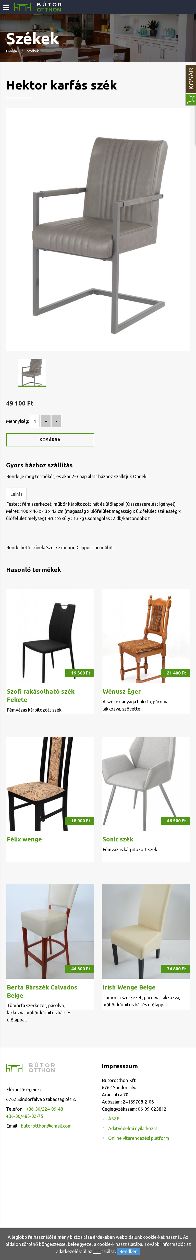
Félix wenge (24, 839)
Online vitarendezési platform (138, 1138)
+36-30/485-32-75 (24, 1116)
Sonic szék (118, 839)
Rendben (128, 1251)
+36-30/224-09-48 (44, 1108)
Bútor (50, 7)
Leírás (16, 494)
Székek (33, 51)
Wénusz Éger (122, 691)
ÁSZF (113, 1118)
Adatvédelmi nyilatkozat (132, 1128)
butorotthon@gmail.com (46, 1125)
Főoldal (12, 51)
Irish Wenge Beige (129, 987)
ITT (97, 1251)
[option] (98, 229)
